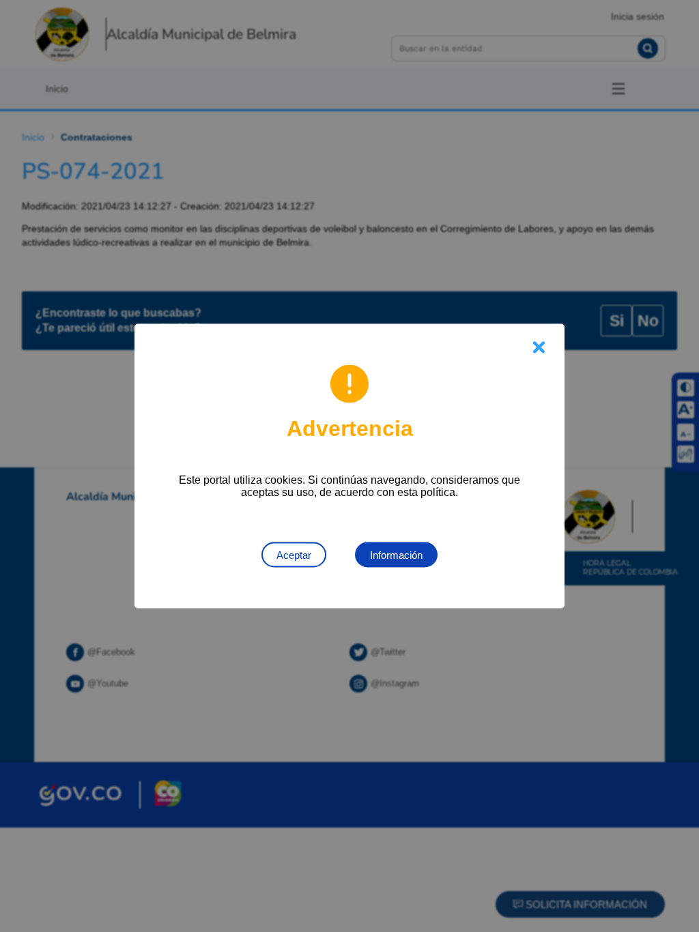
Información (396, 555)
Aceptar (293, 555)
